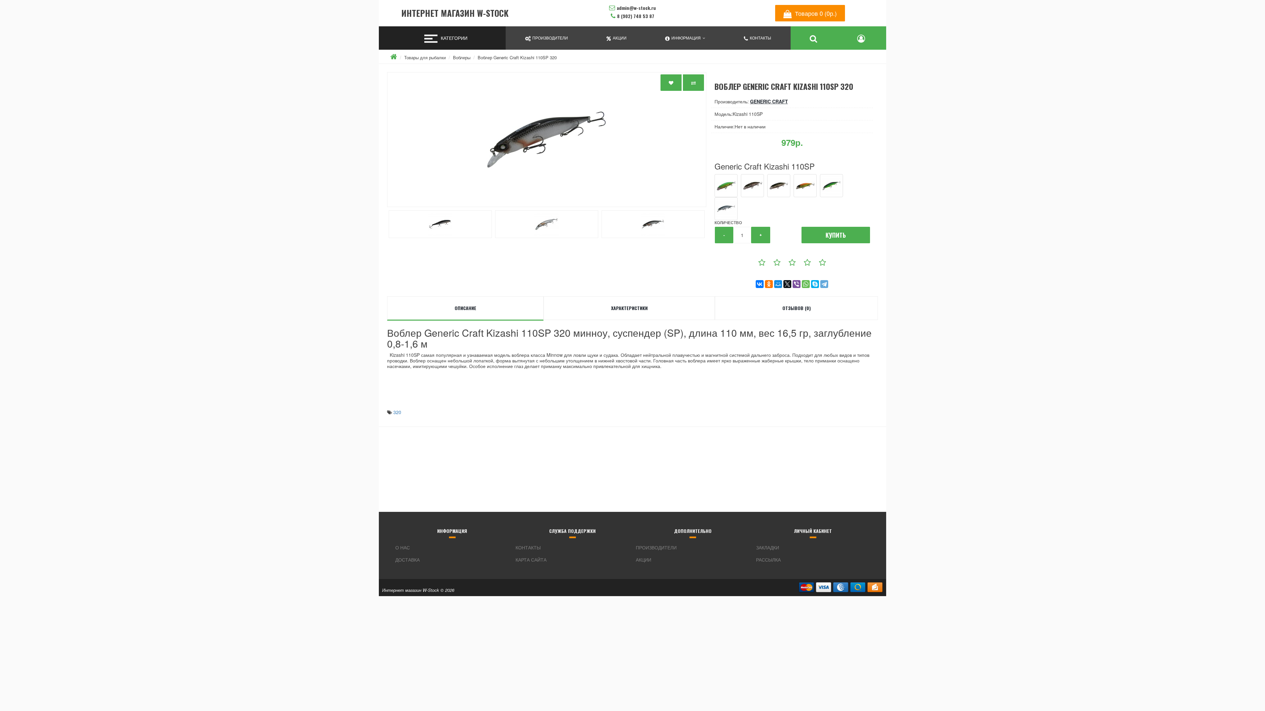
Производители (656, 547)
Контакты (528, 547)
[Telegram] (824, 284)
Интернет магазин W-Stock (455, 13)
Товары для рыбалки (425, 57)
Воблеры (461, 57)
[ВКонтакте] (760, 284)
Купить (836, 235)
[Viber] (797, 284)
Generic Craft (769, 101)
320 (397, 412)
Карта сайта (531, 559)
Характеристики (629, 307)
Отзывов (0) (796, 307)
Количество (728, 222)
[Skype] (815, 284)
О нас (402, 547)
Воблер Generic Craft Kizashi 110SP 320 (517, 57)
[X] (787, 284)
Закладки (767, 547)
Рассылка (768, 559)
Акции (643, 559)
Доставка (407, 559)
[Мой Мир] (778, 284)
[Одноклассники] (769, 284)
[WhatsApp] (806, 284)
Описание (465, 307)
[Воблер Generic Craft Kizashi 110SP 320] (546, 139)
